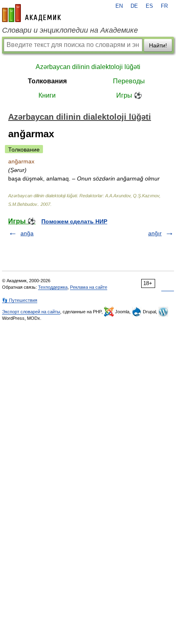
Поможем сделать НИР (74, 221)
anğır (155, 233)
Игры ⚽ (129, 95)
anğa (27, 233)
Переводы (129, 81)
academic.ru (31, 13)
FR (164, 6)
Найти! (158, 45)
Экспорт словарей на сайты (31, 311)
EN (119, 6)
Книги (47, 95)
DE (134, 6)
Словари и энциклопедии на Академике (70, 30)
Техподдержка (53, 287)
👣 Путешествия (19, 300)
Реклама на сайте (88, 287)
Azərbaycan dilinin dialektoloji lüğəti (88, 66)
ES (149, 6)
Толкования (47, 81)
